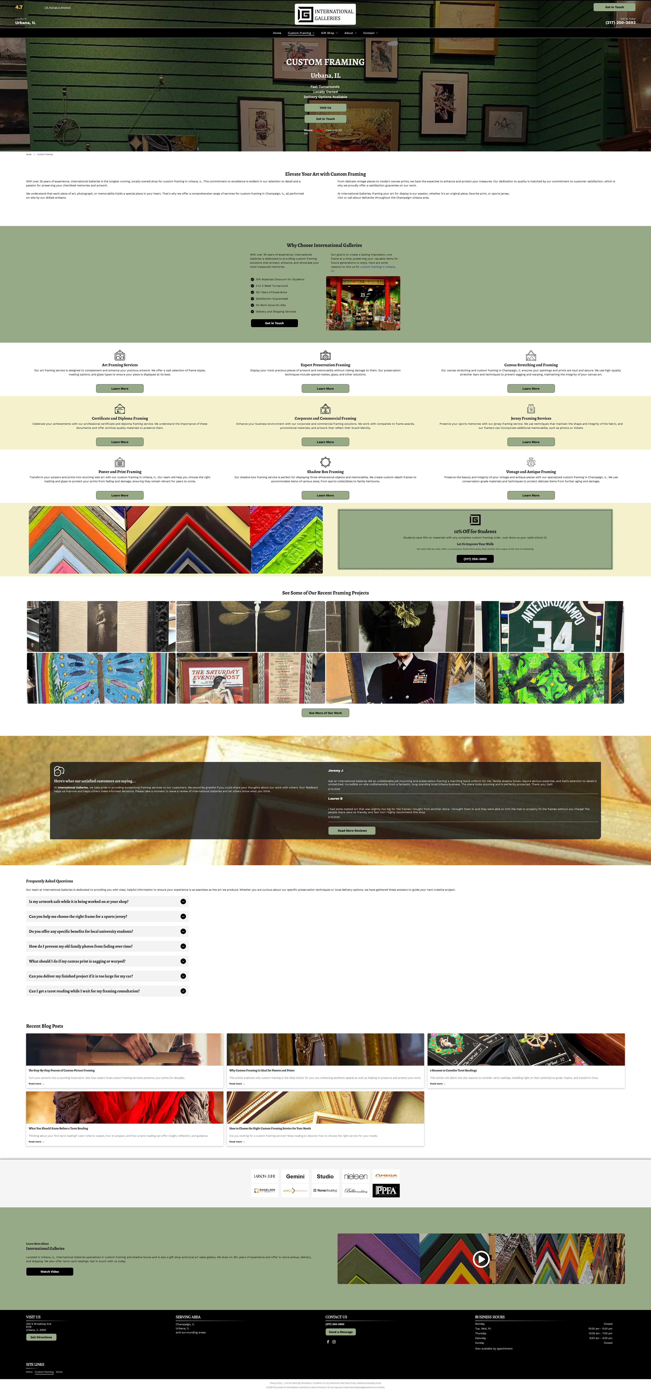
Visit (340, 197)
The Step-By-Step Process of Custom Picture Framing (62, 1070)
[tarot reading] (124, 1107)
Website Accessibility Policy (369, 1383)
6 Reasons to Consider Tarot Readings (453, 1070)
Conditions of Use (321, 1383)
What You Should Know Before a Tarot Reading (58, 1128)
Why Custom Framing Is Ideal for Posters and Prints (261, 1070)
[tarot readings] (526, 1049)
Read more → (36, 1083)
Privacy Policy (276, 1383)
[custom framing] (325, 1049)
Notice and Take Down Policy (343, 1383)
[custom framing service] (325, 1107)
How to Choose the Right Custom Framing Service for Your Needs (270, 1128)
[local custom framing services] (124, 1049)
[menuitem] (277, 32)
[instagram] (334, 1342)
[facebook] (328, 1342)
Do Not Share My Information (298, 1383)
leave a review (178, 791)
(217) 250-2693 (621, 22)
